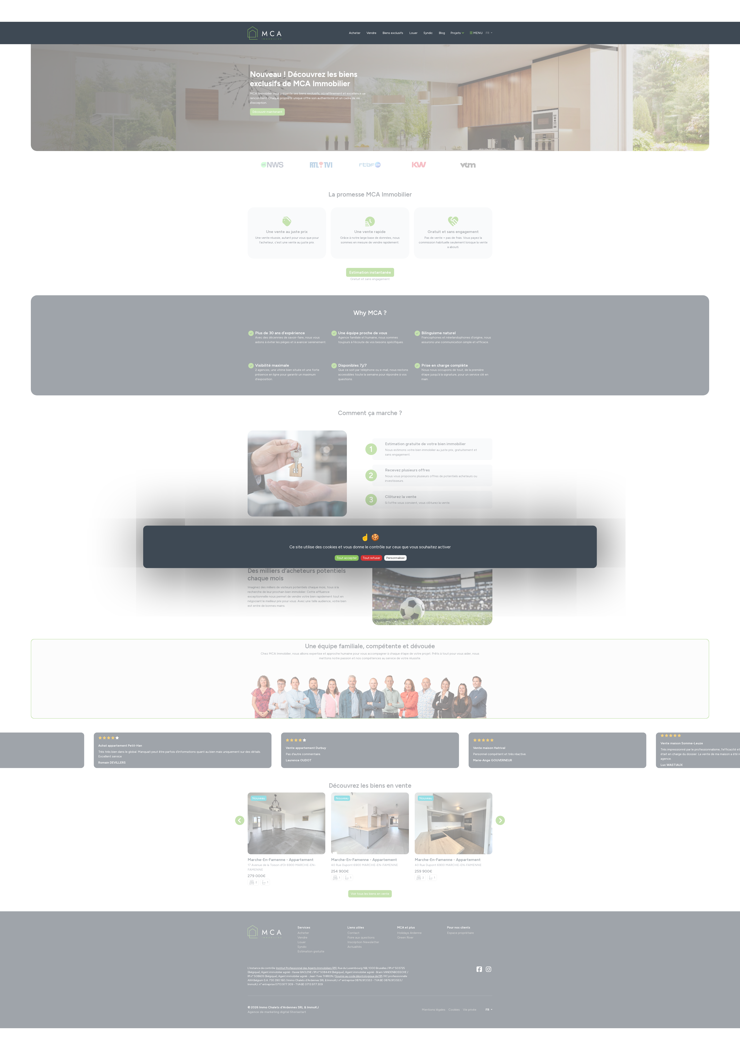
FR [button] (488, 11)
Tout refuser (371, 536)
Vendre (371, 11)
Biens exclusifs (393, 11)
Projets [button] (456, 11)
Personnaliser (395, 536)
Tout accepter (347, 536)
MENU (478, 11)
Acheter (354, 11)
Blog (442, 11)
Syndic (428, 11)
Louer (413, 11)
